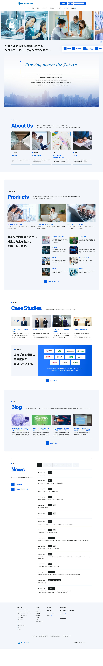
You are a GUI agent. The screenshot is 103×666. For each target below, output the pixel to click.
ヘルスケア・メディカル (22, 615)
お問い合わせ (63, 618)
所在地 (37, 617)
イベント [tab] (69, 465)
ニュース (49, 610)
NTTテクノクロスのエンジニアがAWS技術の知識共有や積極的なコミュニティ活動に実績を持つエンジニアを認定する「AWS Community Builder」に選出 (64, 557)
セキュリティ (20, 619)
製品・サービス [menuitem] (35, 9)
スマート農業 (20, 617)
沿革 (37, 619)
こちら (5, 657)
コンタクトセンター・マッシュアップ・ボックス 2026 (48, 548)
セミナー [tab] (76, 465)
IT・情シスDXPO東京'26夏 (43, 507)
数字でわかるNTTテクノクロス (90, 48)
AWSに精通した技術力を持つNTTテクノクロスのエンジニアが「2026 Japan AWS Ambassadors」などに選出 (59, 574)
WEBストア (63, 616)
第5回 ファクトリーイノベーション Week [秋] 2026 (48, 491)
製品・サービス (20, 607)
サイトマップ (34, 636)
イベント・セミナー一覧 (22, 489)
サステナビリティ (39, 621)
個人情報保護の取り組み (43, 636)
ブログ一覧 (53, 443)
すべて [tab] (39, 465)
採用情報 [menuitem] (73, 8)
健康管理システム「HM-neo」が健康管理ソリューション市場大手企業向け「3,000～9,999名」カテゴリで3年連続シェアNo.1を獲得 (63, 540)
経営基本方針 (38, 611)
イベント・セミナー (51, 613)
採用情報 (62, 613)
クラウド (19, 627)
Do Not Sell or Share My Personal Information (90, 658)
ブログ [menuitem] (65, 8)
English (70, 3)
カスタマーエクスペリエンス (23, 609)
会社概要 (38, 613)
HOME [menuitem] (28, 8)
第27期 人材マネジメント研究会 (44, 475)
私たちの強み (79, 48)
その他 (19, 629)
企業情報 (69, 48)
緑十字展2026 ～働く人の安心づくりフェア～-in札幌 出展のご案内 (50, 483)
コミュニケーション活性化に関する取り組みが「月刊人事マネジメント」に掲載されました (55, 524)
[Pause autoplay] (101, 42)
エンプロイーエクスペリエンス (23, 611)
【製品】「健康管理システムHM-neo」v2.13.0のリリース (48, 566)
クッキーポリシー (7, 662)
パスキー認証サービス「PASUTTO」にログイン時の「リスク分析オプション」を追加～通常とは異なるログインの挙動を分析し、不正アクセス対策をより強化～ (54, 591)
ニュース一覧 (19, 484)
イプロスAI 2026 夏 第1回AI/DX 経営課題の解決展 (47, 532)
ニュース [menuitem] (57, 9)
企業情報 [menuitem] (43, 9)
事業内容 (38, 615)
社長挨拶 (38, 609)
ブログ (100, 48)
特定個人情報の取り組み (55, 636)
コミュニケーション (21, 625)
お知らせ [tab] (56, 465)
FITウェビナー (40, 516)
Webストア (64, 3)
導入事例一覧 (53, 380)
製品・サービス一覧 (53, 282)
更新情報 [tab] (62, 465)
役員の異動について (42, 582)
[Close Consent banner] (101, 654)
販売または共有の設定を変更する (10, 663)
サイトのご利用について (66, 636)
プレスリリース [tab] (47, 465)
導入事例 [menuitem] (52, 8)
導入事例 (49, 607)
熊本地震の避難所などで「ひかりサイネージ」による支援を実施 (50, 499)
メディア (19, 623)
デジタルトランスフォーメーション (24, 613)
